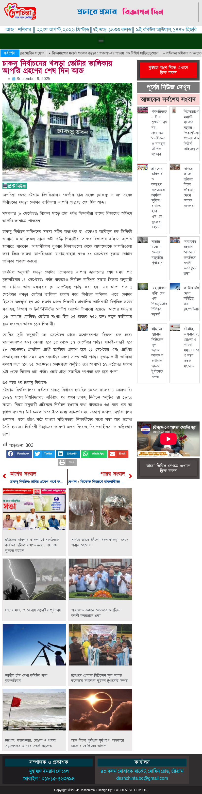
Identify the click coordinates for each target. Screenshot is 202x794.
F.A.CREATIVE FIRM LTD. (131, 790)
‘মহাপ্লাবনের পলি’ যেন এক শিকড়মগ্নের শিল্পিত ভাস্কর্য (160, 301)
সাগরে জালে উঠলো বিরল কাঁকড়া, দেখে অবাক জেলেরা (189, 187)
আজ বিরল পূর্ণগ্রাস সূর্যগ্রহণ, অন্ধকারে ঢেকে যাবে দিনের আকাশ (97, 743)
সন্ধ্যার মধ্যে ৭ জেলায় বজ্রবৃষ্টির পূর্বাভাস (33, 610)
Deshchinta (87, 790)
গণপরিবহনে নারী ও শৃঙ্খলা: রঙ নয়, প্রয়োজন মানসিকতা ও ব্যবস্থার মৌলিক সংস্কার (160, 133)
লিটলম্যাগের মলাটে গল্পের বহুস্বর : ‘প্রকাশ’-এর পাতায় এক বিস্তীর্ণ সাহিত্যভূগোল (87, 53)
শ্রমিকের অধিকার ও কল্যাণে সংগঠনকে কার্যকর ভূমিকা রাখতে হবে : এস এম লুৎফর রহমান (32, 545)
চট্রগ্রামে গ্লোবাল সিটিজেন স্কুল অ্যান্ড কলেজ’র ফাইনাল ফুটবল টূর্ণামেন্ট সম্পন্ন (99, 678)
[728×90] (121, 20)
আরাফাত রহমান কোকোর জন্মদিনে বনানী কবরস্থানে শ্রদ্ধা (95, 613)
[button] (101, 40)
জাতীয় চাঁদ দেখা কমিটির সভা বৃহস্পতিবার (192, 298)
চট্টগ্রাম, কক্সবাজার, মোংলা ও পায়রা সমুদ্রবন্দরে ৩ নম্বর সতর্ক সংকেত (30, 743)
